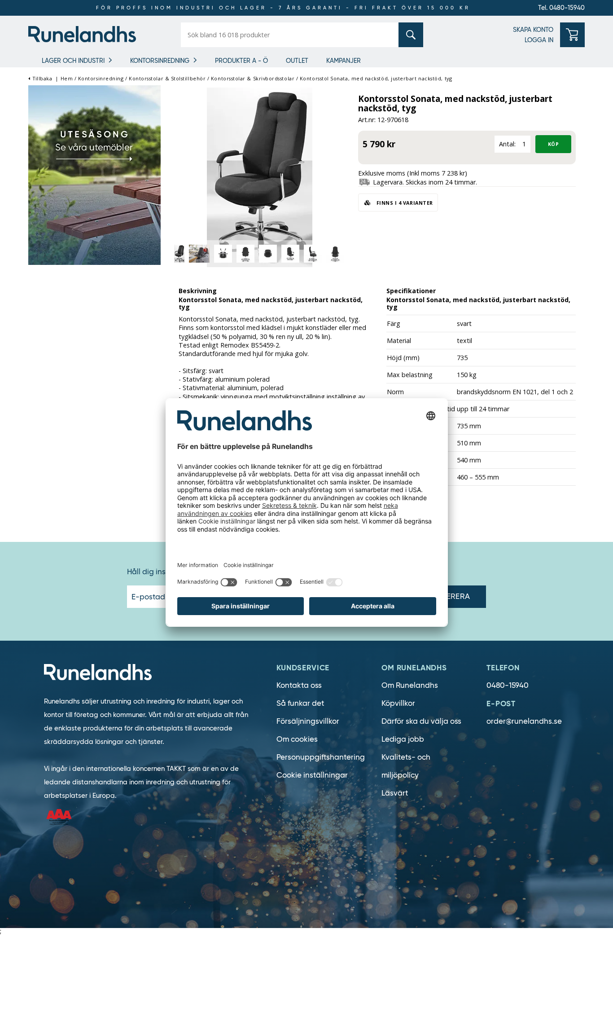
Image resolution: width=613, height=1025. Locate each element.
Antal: (507, 144)
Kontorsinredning (159, 61)
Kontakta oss (299, 685)
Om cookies (297, 739)
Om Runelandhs (409, 685)
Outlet (297, 61)
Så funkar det (300, 703)
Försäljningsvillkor (307, 721)
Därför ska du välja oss (421, 721)
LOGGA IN (539, 40)
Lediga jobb (402, 739)
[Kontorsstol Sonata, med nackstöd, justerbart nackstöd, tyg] (259, 176)
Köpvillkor (398, 703)
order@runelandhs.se (524, 721)
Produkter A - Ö (241, 61)
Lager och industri (73, 61)
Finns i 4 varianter (404, 202)
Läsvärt (394, 793)
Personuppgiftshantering (320, 757)
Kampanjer (343, 61)
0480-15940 (507, 685)
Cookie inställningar (312, 775)
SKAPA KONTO (533, 30)
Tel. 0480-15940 (561, 8)
